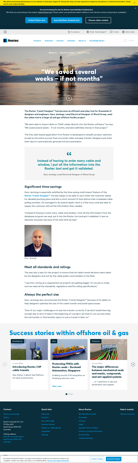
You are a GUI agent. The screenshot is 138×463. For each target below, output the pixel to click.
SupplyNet (45, 431)
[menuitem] (38, 41)
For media (83, 417)
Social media (84, 435)
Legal (81, 424)
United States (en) (45, 12)
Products (45, 417)
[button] (66, 394)
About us (53, 52)
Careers (82, 421)
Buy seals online (48, 421)
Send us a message (11, 414)
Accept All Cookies (113, 459)
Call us (6, 417)
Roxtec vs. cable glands (51, 428)
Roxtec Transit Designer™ (37, 195)
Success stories (67, 52)
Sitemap (44, 435)
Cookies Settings (86, 438)
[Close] (135, 8)
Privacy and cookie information (58, 460)
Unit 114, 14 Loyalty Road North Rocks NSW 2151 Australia (13, 439)
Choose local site (127, 414)
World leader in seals (87, 414)
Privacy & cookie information (91, 431)
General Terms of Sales (88, 428)
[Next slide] (133, 364)
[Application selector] (5, 32)
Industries (45, 414)
